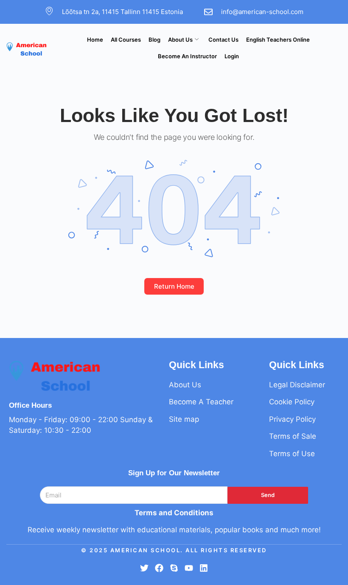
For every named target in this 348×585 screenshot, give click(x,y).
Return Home (174, 286)
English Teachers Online (278, 39)
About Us (180, 39)
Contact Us (223, 39)
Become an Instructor (187, 56)
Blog (154, 39)
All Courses (126, 39)
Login (232, 56)
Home (95, 39)
